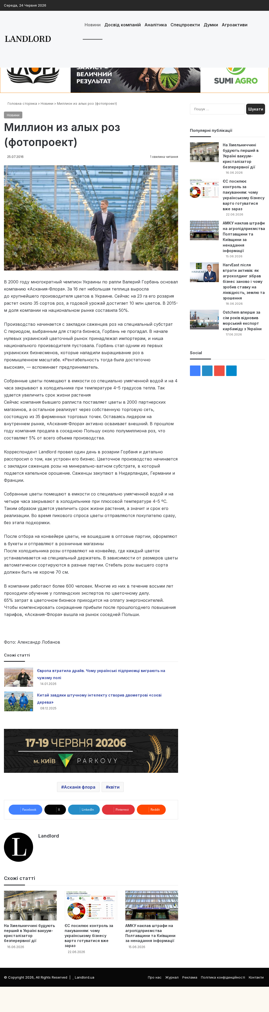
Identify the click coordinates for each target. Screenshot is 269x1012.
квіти (114, 787)
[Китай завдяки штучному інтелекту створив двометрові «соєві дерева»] (18, 701)
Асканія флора (79, 787)
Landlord (48, 836)
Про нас (155, 977)
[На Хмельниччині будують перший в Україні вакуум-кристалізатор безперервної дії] (30, 905)
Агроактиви (234, 24)
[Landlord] (27, 39)
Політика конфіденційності (223, 977)
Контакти (256, 977)
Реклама (189, 977)
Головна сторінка (22, 103)
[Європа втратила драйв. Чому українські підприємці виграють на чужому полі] (18, 677)
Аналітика (155, 24)
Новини (93, 24)
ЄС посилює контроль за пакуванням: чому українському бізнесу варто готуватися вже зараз (89, 935)
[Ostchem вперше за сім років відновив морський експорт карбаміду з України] (204, 319)
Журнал (172, 977)
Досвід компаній (122, 24)
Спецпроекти (185, 24)
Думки (211, 24)
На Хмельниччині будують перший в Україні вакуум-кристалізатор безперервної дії (240, 156)
